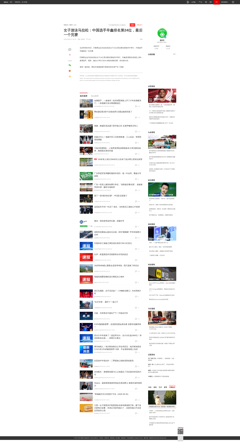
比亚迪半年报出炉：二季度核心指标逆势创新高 (114, 361)
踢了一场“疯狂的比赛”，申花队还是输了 (110, 196)
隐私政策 (123, 438)
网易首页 (6, 2)
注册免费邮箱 (224, 2)
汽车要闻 (151, 309)
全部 (174, 54)
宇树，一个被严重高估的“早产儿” (158, 242)
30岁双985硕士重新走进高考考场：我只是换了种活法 (116, 266)
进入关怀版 (24, 2)
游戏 (155, 387)
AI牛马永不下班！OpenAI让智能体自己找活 (161, 295)
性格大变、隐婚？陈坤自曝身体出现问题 (161, 204)
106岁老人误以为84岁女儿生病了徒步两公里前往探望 (120, 159)
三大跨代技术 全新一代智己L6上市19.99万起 (162, 333)
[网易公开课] (194, 2)
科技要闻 (151, 265)
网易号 (71, 25)
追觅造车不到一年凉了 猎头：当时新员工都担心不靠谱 (117, 207)
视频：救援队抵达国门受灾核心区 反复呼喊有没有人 (116, 126)
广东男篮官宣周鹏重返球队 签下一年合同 (161, 123)
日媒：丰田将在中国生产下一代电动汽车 (111, 313)
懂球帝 (83, 39)
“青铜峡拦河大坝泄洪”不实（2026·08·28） (111, 394)
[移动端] (188, 2)
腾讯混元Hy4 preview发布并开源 (158, 299)
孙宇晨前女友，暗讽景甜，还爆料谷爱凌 (161, 215)
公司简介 (101, 438)
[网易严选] (200, 2)
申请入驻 (139, 25)
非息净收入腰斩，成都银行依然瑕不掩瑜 (161, 251)
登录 (217, 2)
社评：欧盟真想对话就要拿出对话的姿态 (111, 254)
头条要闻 (151, 132)
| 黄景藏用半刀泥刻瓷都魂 (158, 376)
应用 (11, 2)
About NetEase (94, 438)
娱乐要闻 (151, 180)
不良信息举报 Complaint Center (135, 438)
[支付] (206, 2)
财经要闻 (151, 224)
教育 (165, 387)
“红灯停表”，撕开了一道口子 (106, 302)
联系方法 (107, 438)
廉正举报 (146, 438)
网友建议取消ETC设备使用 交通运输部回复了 (113, 112)
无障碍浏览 (17, 2)
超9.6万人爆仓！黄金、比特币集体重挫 (160, 247)
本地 (149, 387)
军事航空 (172, 387)
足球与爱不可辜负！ (162, 42)
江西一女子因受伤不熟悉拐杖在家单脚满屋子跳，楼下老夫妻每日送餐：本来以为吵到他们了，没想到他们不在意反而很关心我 (117, 408)
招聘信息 (112, 438)
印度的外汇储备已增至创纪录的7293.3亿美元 (113, 243)
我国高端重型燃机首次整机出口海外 (109, 277)
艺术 (160, 387)
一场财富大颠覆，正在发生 (157, 255)
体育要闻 (151, 86)
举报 (141, 39)
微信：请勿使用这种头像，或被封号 (109, 221)
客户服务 (118, 438)
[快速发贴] (70, 50)
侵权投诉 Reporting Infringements (157, 438)
